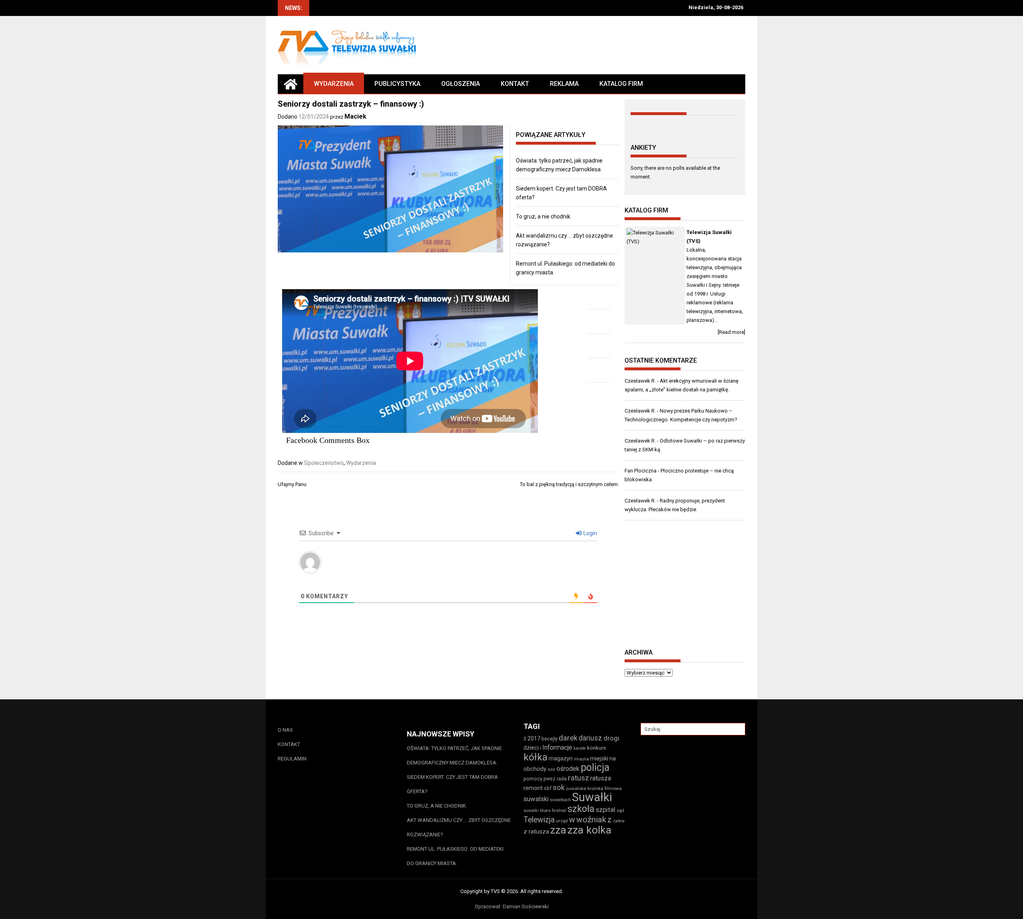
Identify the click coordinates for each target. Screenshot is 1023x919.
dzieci (531, 747)
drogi (611, 738)
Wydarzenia (334, 83)
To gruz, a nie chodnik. (543, 216)
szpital (605, 810)
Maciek (355, 116)
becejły (549, 739)
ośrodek (568, 768)
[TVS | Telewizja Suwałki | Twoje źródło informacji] (290, 83)
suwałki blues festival (544, 810)
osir (551, 769)
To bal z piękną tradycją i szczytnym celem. (569, 484)
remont (533, 788)
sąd (620, 810)
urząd (562, 821)
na (612, 758)
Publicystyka (397, 83)
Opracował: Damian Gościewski (512, 906)
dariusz (590, 738)
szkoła (581, 808)
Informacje (557, 747)
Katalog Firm (621, 83)
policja (595, 767)
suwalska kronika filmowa (594, 788)
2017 (533, 738)
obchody (534, 768)
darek (568, 738)
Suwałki (592, 797)
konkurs (596, 748)
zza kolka (589, 830)
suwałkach (560, 799)
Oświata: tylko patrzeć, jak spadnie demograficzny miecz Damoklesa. (454, 755)
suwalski (536, 799)
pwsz (549, 779)
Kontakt (515, 83)
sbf (547, 788)
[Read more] (731, 332)
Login (589, 533)
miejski (599, 758)
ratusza (600, 778)
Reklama (564, 83)
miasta (581, 759)
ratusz (578, 778)
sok (559, 787)
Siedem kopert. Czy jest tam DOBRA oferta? (452, 784)
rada (562, 779)
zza (558, 830)
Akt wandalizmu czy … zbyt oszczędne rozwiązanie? (459, 827)
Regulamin (292, 759)
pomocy (532, 779)
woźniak (591, 819)
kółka (535, 757)
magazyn (561, 758)
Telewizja (539, 819)
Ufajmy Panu (292, 484)
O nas (285, 730)
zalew (619, 821)
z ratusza (536, 831)
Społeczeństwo (324, 463)
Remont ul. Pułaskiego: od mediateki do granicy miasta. (455, 856)
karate (579, 748)
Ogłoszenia (460, 83)
